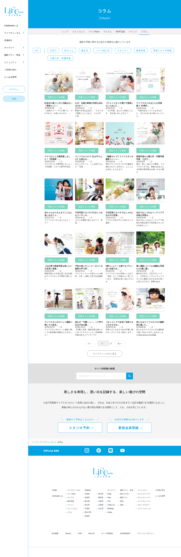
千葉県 (87, 509)
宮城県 (87, 498)
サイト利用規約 (107, 533)
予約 (14, 98)
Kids (109, 498)
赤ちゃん (69, 50)
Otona (109, 512)
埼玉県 (87, 505)
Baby (109, 494)
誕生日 (84, 50)
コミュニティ (142, 490)
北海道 (87, 494)
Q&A (121, 505)
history (68, 533)
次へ (120, 343)
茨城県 (87, 516)
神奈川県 (88, 512)
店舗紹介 (88, 490)
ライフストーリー (144, 501)
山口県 (100, 509)
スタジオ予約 (79, 428)
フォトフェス (78, 31)
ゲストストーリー (144, 498)
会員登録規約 (125, 533)
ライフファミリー (144, 494)
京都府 (100, 505)
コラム (144, 31)
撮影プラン (124, 498)
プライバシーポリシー (145, 533)
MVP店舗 (120, 31)
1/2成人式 (111, 505)
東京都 (87, 501)
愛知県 (100, 498)
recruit (91, 533)
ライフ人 (107, 31)
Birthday (110, 509)
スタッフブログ (143, 505)
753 (108, 501)
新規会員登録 (128, 428)
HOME (54, 490)
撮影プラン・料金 (126, 490)
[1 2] (103, 343)
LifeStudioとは (57, 496)
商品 (121, 501)
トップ (65, 31)
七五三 (53, 50)
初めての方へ (125, 494)
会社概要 (55, 533)
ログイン (14, 89)
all (36, 50)
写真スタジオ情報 (162, 50)
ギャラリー (111, 490)
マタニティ (123, 50)
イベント (133, 31)
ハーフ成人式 (103, 50)
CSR (80, 533)
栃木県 (100, 494)
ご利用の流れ (160, 490)
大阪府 (100, 501)
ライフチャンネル (73, 490)
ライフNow (94, 31)
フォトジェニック (144, 509)
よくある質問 (160, 496)
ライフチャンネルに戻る (105, 353)
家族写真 (141, 50)
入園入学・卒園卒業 (60, 58)
